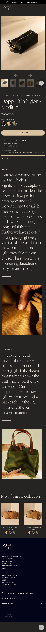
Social (5, 568)
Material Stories (9, 578)
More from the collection (20, 496)
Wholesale (6, 563)
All (14, 95)
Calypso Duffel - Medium (33, 527)
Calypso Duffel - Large (10, 527)
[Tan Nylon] (9, 123)
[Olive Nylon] (14, 123)
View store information (10, 146)
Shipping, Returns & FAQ (12, 556)
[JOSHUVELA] (19, 8)
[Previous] (16, 75)
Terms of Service (9, 585)
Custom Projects (9, 566)
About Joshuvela (9, 575)
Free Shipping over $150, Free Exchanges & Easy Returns (22, 152)
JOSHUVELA (8, 616)
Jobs (4, 580)
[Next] (30, 75)
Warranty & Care (9, 559)
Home (8, 95)
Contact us (7, 561)
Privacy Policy (8, 582)
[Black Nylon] (23, 43)
